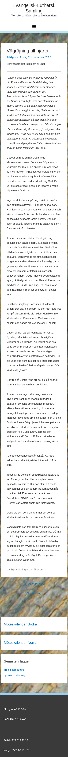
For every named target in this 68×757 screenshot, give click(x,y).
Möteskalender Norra (20, 643)
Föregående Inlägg (34, 584)
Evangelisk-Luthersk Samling (34, 8)
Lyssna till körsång (14, 675)
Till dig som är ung (17, 57)
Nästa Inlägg (34, 593)
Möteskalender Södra (20, 624)
